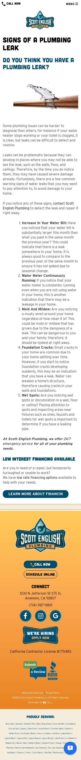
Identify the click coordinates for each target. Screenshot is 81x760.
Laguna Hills (22, 738)
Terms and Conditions (33, 692)
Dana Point (32, 729)
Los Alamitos (70, 738)
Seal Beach (11, 753)
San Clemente (40, 748)
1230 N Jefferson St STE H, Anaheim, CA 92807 (40, 595)
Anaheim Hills (29, 724)
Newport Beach (34, 743)
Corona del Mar (58, 724)
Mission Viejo (21, 743)
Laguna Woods (47, 738)
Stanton (20, 753)
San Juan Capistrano (56, 748)
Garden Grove (14, 733)
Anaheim (19, 724)
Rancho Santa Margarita (24, 748)
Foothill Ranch (44, 729)
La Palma (55, 733)
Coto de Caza (13, 729)
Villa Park (47, 753)
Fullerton (68, 729)
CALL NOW (13, 3)
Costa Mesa (70, 724)
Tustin (27, 753)
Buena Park (46, 724)
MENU (70, 4)
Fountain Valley (57, 729)
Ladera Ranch (66, 733)
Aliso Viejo (10, 724)
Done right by (35, 702)
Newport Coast (48, 743)
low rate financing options (37, 478)
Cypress (23, 729)
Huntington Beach (28, 733)
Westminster (58, 753)
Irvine (39, 733)
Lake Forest (59, 738)
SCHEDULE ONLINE (40, 574)
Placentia (9, 748)
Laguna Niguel (34, 738)
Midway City (10, 743)
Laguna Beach (9, 738)
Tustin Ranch (37, 753)
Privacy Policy (52, 692)
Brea (38, 724)
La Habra (46, 733)
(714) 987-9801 (40, 605)
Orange (58, 743)
